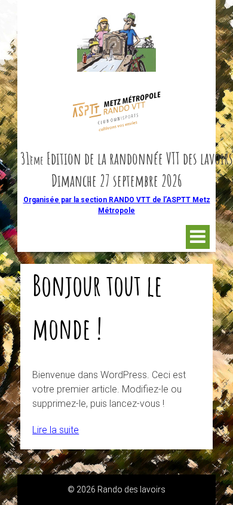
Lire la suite (55, 430)
